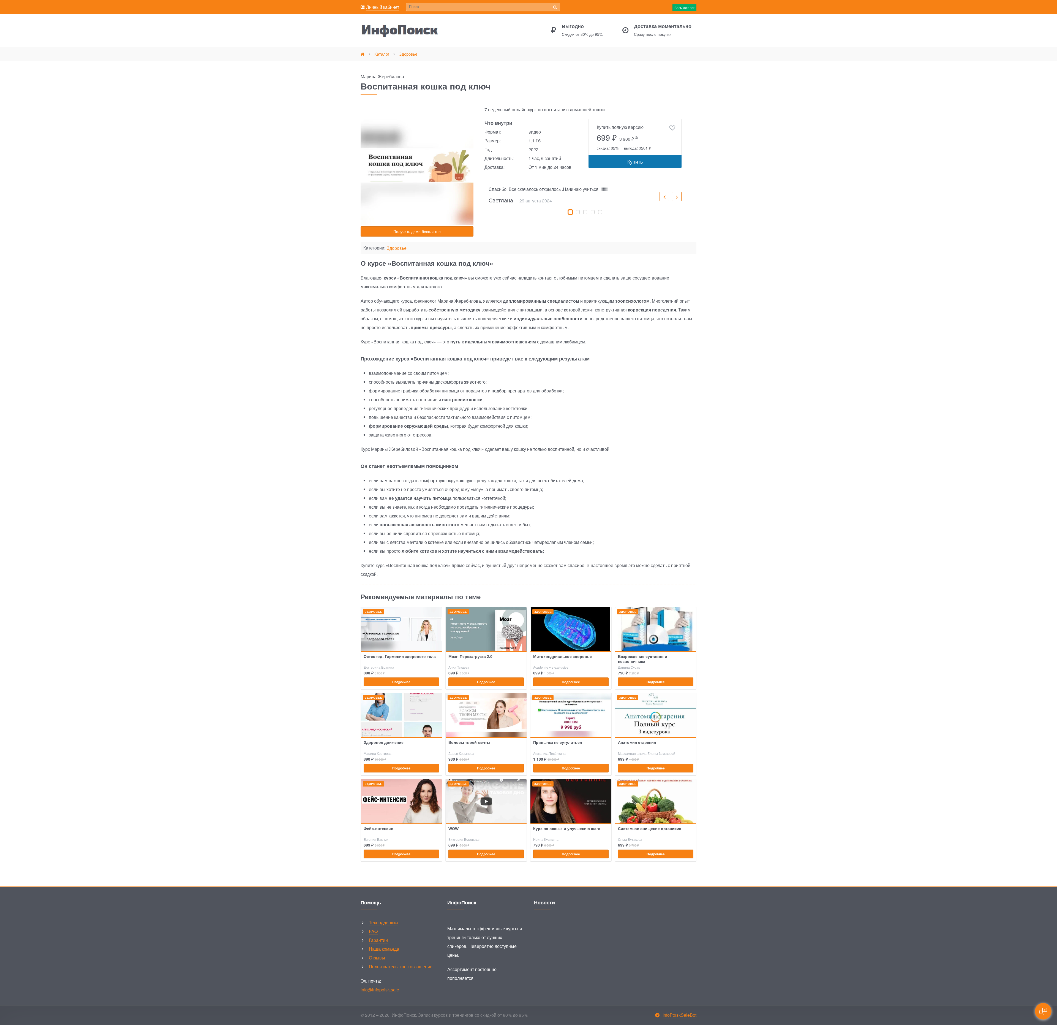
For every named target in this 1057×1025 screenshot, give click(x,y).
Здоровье (397, 248)
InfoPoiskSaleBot (679, 1015)
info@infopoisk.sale (380, 989)
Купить (635, 161)
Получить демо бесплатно (417, 231)
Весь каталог (684, 7)
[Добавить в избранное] (672, 128)
